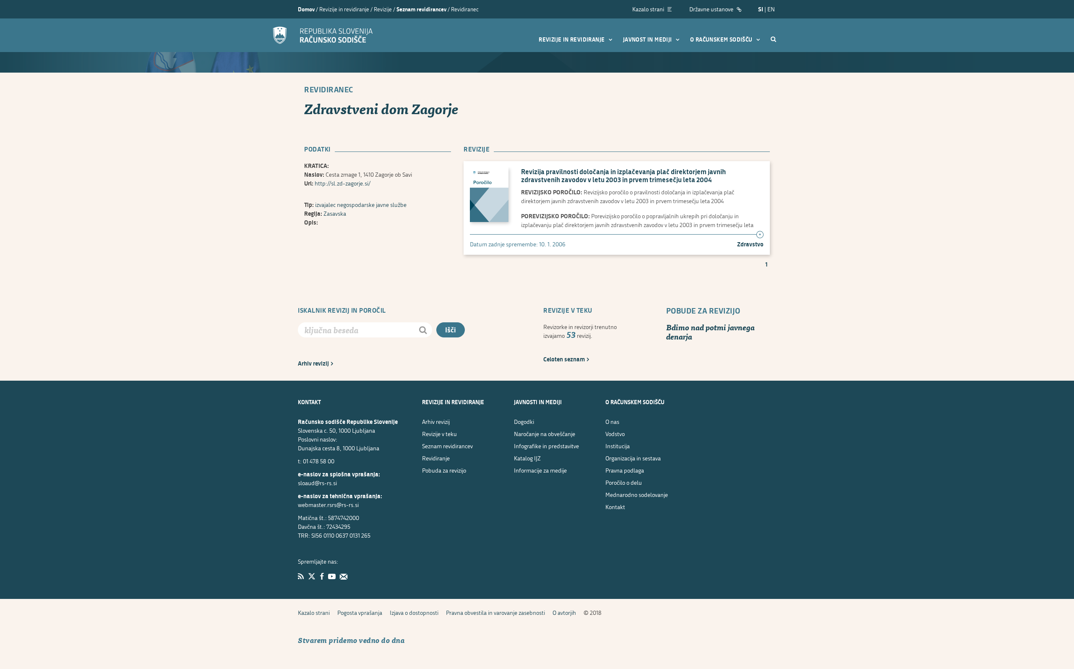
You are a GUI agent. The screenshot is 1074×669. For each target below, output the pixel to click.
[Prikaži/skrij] (760, 235)
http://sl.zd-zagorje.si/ (343, 183)
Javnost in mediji (648, 39)
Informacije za (540, 470)
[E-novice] (343, 576)
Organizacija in (633, 458)
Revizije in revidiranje (572, 39)
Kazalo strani (648, 9)
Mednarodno (636, 495)
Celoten (564, 359)
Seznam (447, 446)
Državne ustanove (712, 9)
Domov (306, 9)
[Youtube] (332, 576)
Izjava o (414, 613)
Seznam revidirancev (421, 9)
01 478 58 (318, 461)
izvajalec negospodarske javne (361, 205)
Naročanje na (544, 434)
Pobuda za (444, 470)
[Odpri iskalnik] (773, 38)
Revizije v (439, 434)
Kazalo (314, 613)
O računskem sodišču (722, 39)
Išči (450, 329)
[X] (311, 576)
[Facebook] (322, 576)
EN (771, 9)
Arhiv (313, 363)
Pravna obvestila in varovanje (495, 613)
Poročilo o (623, 482)
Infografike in (546, 446)
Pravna (624, 470)
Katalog (527, 458)
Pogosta (359, 613)
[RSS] (301, 576)
